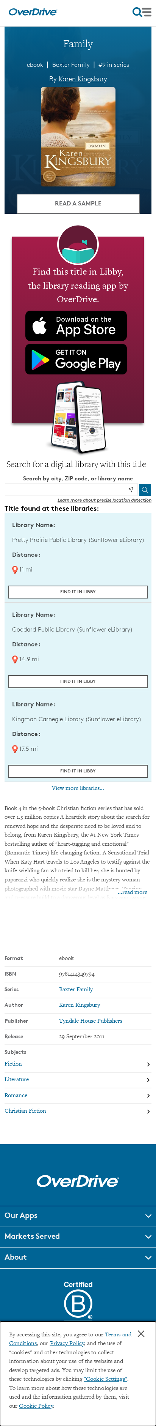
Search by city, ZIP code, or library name (78, 478)
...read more (132, 892)
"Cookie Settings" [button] (105, 1379)
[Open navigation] (142, 12)
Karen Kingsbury (83, 78)
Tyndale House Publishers (90, 1021)
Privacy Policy (67, 1344)
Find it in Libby (78, 591)
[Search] (145, 490)
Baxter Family (71, 64)
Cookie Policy (36, 1406)
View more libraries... (78, 788)
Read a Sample (78, 203)
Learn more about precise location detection (104, 500)
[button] (78, 1216)
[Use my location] (131, 489)
